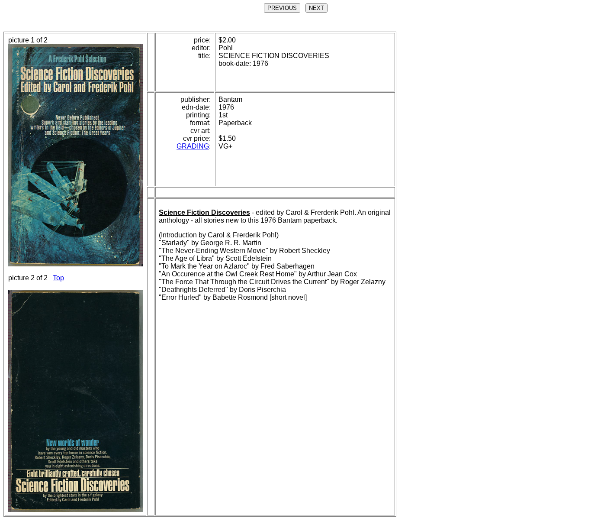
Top (58, 278)
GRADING (193, 146)
